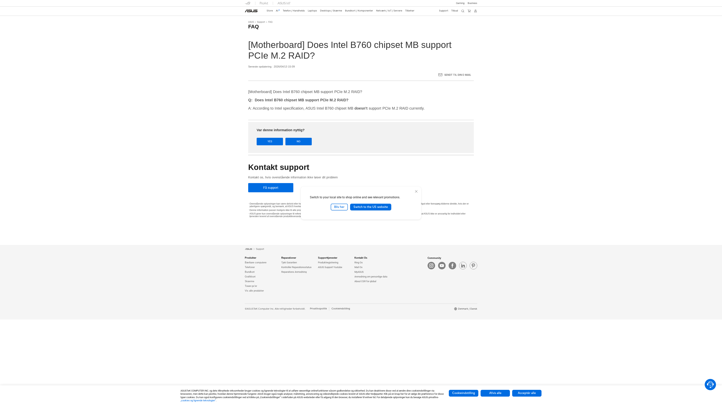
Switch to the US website (370, 207)
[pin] (473, 265)
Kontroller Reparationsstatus (296, 267)
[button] (460, 3)
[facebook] (452, 265)
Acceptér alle (527, 393)
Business (472, 3)
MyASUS (359, 272)
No (298, 141)
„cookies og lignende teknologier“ (198, 400)
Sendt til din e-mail (457, 74)
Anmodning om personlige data (370, 276)
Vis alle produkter (254, 290)
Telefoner (250, 267)
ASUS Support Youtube (330, 267)
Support (261, 22)
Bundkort (250, 272)
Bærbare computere (255, 262)
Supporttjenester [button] (327, 258)
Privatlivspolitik (318, 308)
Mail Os (358, 267)
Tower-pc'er (251, 286)
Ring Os (358, 262)
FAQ (270, 22)
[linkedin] (463, 265)
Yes (270, 141)
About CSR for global (365, 281)
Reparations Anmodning (294, 272)
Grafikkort (250, 276)
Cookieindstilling (463, 393)
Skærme (249, 281)
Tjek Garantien (289, 262)
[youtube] (442, 265)
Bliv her (339, 207)
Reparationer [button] (288, 258)
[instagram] (431, 265)
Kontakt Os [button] (360, 258)
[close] (416, 191)
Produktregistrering (328, 262)
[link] (251, 11)
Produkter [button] (250, 258)
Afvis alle (495, 393)
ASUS (251, 22)
